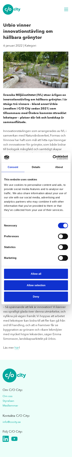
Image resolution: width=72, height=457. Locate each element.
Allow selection (36, 285)
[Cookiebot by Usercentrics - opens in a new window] (52, 157)
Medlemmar (10, 406)
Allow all (36, 273)
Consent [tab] (13, 167)
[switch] (63, 236)
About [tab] (59, 167)
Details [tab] (36, 167)
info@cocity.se (12, 422)
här (17, 348)
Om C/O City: (13, 390)
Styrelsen (8, 401)
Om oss (7, 396)
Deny (36, 296)
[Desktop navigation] (66, 9)
